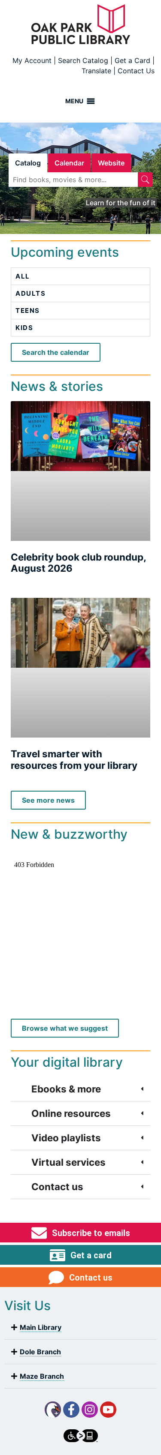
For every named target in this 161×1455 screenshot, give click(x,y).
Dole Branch (40, 1351)
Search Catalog (83, 60)
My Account (32, 60)
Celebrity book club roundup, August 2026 (78, 562)
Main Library (40, 1327)
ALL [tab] (22, 276)
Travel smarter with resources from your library (74, 759)
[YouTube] (108, 1409)
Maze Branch (42, 1376)
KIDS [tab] (24, 328)
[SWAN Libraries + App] (53, 1409)
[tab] (28, 162)
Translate (96, 70)
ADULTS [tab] (30, 293)
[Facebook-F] (71, 1409)
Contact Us (136, 70)
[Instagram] (90, 1409)
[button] (80, 1327)
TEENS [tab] (27, 310)
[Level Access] (81, 1435)
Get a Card (132, 60)
